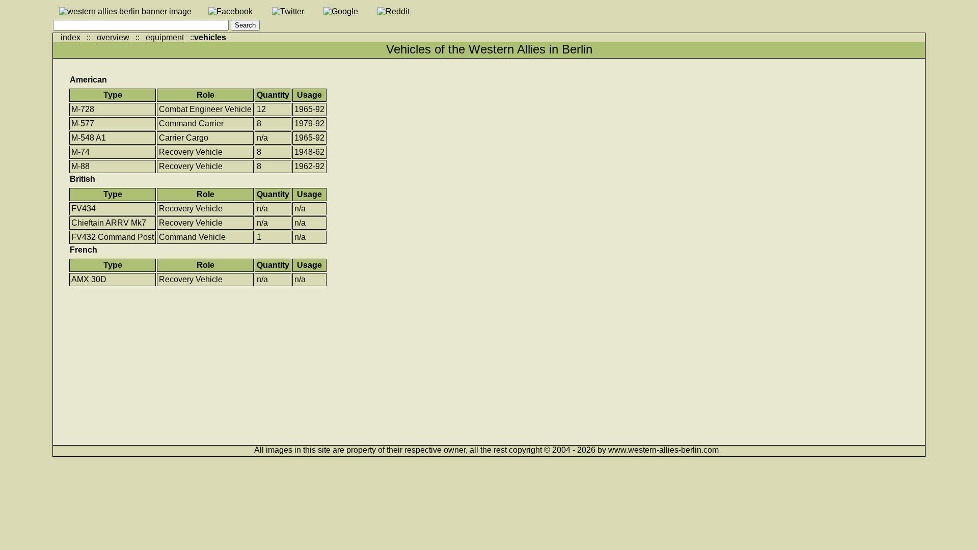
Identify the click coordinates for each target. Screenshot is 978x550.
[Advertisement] (374, 358)
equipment (165, 37)
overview (113, 37)
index (70, 37)
